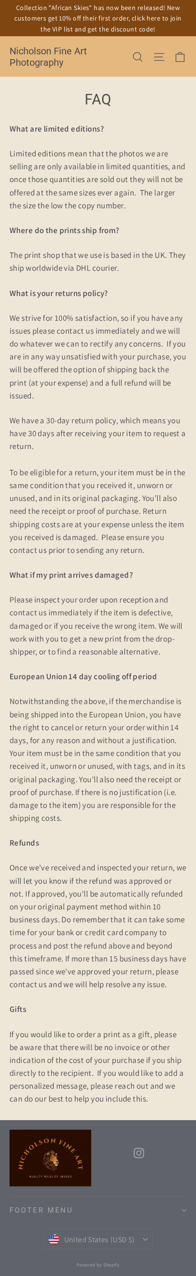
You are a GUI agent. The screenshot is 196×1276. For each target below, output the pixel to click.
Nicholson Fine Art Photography (48, 56)
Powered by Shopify (98, 1265)
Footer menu (41, 1210)
